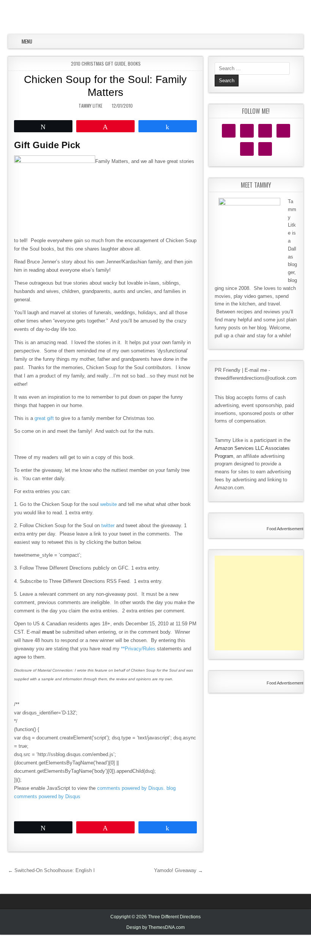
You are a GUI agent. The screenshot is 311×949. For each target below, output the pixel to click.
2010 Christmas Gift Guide (98, 63)
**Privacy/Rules (138, 648)
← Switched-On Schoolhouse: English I (51, 870)
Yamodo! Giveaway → (178, 870)
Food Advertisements (286, 528)
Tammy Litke (90, 105)
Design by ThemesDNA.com (155, 927)
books (134, 63)
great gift (44, 418)
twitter (108, 525)
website (108, 504)
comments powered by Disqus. (131, 788)
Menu (27, 41)
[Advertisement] (263, 603)
